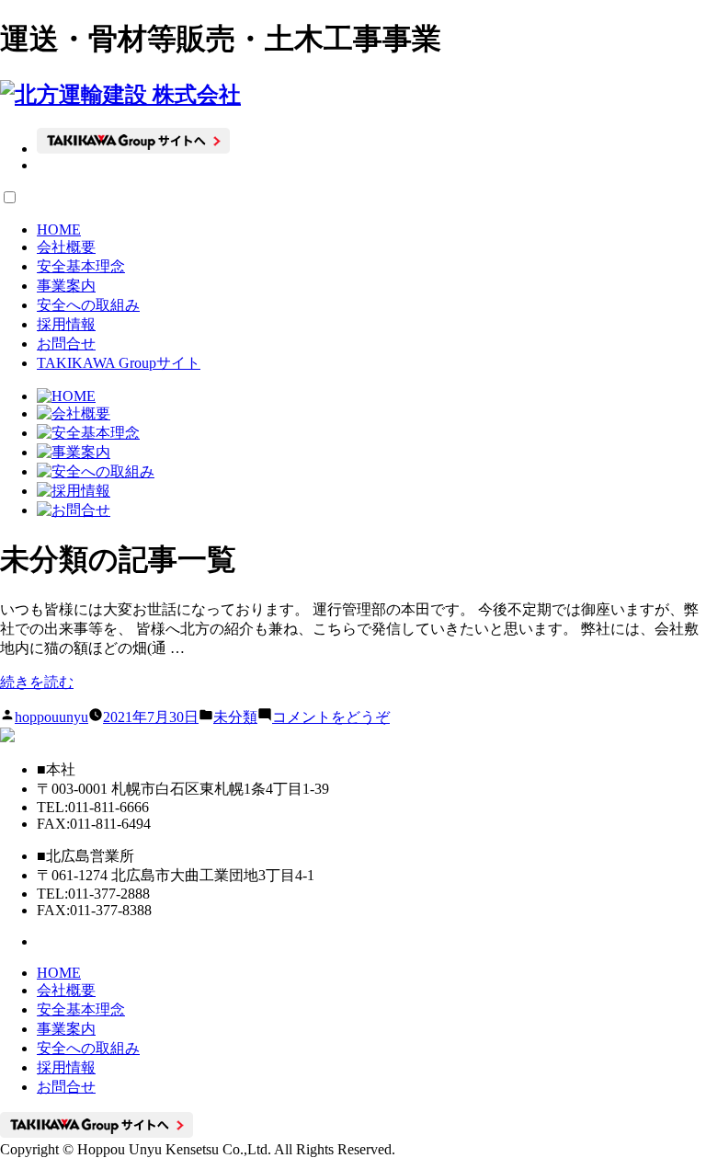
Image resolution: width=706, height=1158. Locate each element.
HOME (59, 229)
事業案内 (66, 285)
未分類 (235, 717)
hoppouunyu (51, 717)
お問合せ (66, 343)
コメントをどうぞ (331, 717)
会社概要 (66, 247)
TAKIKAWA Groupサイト (118, 363)
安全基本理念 (81, 266)
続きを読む (37, 682)
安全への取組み (88, 305)
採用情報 (66, 324)
